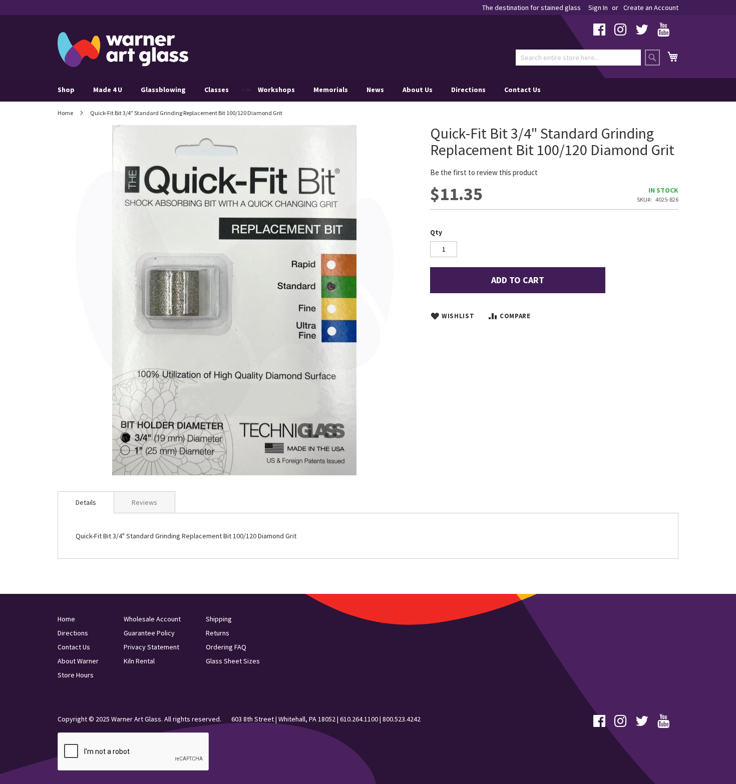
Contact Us (522, 89)
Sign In (598, 7)
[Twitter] (641, 32)
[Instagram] (620, 32)
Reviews (144, 502)
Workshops (276, 89)
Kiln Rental (139, 660)
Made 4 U (107, 89)
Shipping (219, 618)
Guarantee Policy (149, 632)
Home (65, 113)
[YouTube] (663, 32)
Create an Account (650, 7)
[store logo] (123, 49)
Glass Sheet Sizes (233, 660)
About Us (418, 89)
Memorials (330, 89)
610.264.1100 (359, 718)
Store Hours (76, 674)
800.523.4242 (402, 718)
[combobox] (578, 58)
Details (86, 502)
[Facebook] (599, 32)
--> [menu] (299, 89)
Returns (217, 632)
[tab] (86, 502)
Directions (468, 89)
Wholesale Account (152, 618)
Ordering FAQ (226, 646)
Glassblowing (163, 89)
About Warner (78, 660)
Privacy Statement (151, 646)
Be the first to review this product (484, 172)
